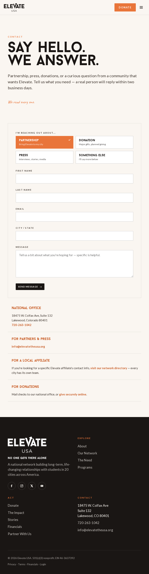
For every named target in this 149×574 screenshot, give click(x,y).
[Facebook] (12, 486)
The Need (85, 460)
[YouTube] (42, 486)
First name (24, 170)
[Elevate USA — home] (14, 7)
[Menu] (141, 7)
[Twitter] (32, 486)
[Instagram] (22, 486)
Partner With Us (19, 534)
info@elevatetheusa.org (28, 346)
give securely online (72, 394)
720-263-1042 (21, 325)
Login (43, 564)
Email (20, 209)
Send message (30, 286)
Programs (85, 467)
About (82, 446)
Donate (125, 7)
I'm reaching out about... (36, 132)
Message (22, 247)
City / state (25, 228)
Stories (13, 520)
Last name (24, 189)
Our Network (87, 453)
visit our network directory (108, 368)
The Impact (16, 513)
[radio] (44, 142)
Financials (15, 527)
